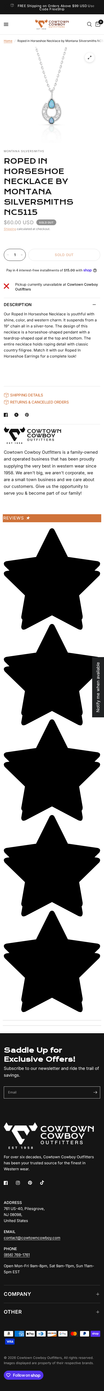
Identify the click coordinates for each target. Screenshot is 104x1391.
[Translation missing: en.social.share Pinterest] (28, 415)
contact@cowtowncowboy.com (32, 1237)
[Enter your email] (95, 1092)
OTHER (13, 1312)
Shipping (10, 229)
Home (8, 41)
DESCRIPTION (18, 304)
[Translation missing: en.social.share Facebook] (7, 415)
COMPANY (17, 1294)
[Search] (89, 24)
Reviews (16, 517)
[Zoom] (89, 57)
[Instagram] (21, 1182)
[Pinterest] (33, 1182)
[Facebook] (9, 1182)
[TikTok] (45, 1182)
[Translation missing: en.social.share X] (17, 415)
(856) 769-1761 (17, 1254)
